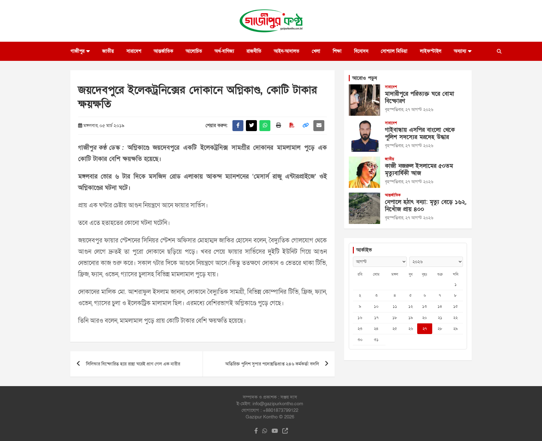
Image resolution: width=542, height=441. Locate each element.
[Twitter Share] (251, 125)
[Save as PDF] (291, 125)
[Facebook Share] (237, 125)
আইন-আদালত (286, 51)
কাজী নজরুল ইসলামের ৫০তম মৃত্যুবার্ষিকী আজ (419, 169)
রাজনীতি (254, 51)
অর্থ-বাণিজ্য (224, 51)
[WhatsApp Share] (264, 125)
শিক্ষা (337, 51)
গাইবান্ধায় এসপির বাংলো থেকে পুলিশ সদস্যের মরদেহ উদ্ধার (420, 133)
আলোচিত (194, 51)
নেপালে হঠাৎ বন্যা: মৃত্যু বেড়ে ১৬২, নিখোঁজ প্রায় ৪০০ (425, 205)
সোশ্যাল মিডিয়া (394, 51)
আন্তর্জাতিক (163, 51)
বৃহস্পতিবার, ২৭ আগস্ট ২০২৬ (409, 110)
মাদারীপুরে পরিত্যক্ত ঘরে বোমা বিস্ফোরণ (419, 97)
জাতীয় (108, 51)
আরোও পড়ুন (364, 78)
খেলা (316, 51)
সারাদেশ (133, 51)
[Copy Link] (305, 125)
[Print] (278, 125)
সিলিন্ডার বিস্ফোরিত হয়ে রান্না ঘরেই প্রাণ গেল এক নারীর (133, 364)
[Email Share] (318, 125)
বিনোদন (361, 51)
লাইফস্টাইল (430, 51)
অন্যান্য (460, 51)
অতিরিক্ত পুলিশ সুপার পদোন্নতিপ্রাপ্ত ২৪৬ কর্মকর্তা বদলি (272, 364)
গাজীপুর (77, 51)
